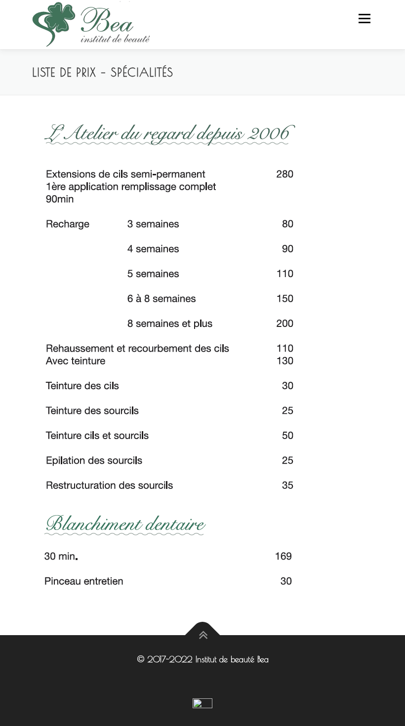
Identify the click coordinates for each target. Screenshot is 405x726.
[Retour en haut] (202, 635)
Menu (364, 18)
